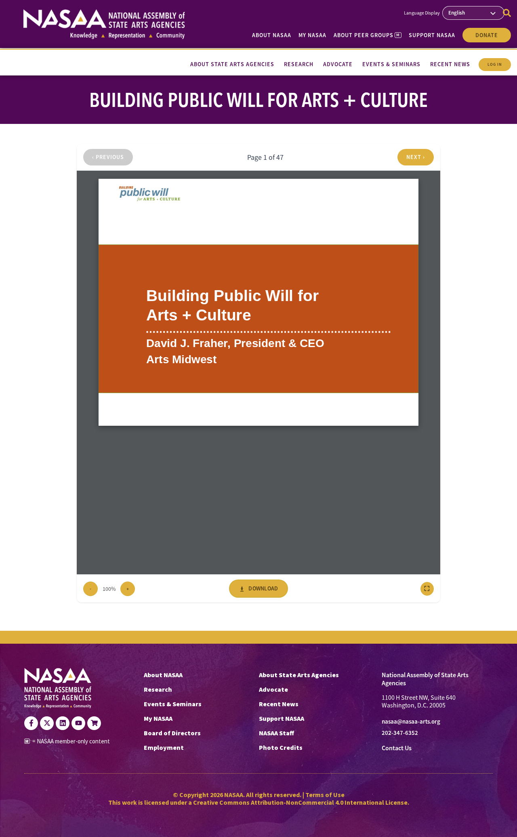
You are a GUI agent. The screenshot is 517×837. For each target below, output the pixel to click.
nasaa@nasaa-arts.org (411, 722)
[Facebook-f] (31, 723)
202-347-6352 (400, 733)
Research (158, 689)
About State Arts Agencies (299, 675)
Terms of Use (325, 795)
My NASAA (312, 35)
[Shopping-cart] (94, 723)
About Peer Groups (366, 35)
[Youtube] (78, 723)
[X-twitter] (47, 723)
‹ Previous (108, 157)
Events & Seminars (173, 704)
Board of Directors (172, 733)
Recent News (278, 704)
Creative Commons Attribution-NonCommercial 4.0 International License (300, 802)
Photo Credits (281, 747)
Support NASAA (432, 35)
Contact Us (397, 748)
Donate (486, 35)
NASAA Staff (276, 733)
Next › (415, 157)
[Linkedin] (62, 723)
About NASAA (271, 35)
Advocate (273, 689)
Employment (164, 747)
